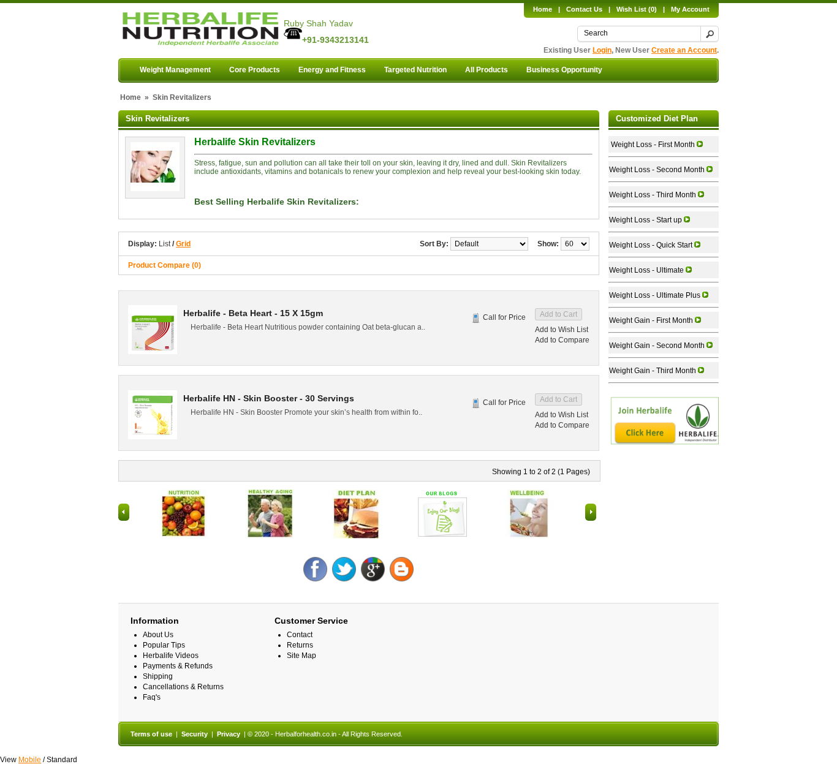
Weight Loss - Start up (646, 220)
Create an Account (684, 50)
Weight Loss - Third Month (653, 195)
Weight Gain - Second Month (657, 345)
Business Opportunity (564, 70)
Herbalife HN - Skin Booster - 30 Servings (268, 398)
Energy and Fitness (332, 70)
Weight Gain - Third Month (653, 370)
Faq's (152, 697)
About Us (158, 634)
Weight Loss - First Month (653, 144)
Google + (373, 569)
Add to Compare (562, 340)
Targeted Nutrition (415, 70)
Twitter (344, 569)
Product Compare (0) (164, 265)
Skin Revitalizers (182, 97)
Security (194, 734)
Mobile (29, 759)
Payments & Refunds (178, 666)
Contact (299, 634)
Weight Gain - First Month (652, 320)
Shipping (158, 676)
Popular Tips (164, 645)
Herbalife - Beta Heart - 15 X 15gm (253, 313)
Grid (183, 244)
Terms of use (151, 734)
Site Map (301, 655)
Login (602, 50)
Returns (300, 645)
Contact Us (584, 9)
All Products (486, 70)
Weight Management (175, 70)
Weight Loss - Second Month (657, 169)
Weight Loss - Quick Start (651, 245)
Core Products (254, 70)
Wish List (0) (636, 9)
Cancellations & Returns (183, 687)
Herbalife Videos (171, 655)
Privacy (228, 734)
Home (542, 9)
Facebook (315, 569)
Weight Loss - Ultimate (647, 270)
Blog (402, 569)
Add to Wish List (561, 329)
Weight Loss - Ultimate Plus (655, 295)
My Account (690, 9)
